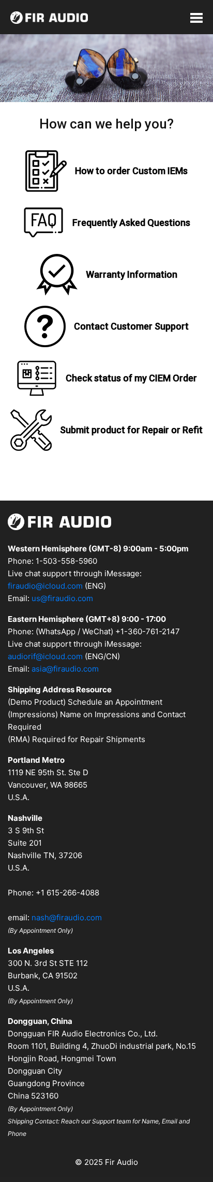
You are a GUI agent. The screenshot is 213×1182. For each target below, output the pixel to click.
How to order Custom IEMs (131, 170)
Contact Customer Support (131, 326)
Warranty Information (131, 274)
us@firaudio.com (62, 598)
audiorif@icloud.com (45, 656)
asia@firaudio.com (65, 669)
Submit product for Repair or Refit (131, 429)
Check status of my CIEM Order (131, 378)
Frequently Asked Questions (131, 222)
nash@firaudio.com (67, 917)
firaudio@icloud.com (45, 586)
